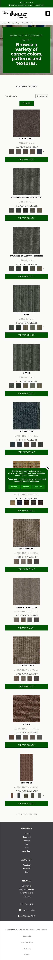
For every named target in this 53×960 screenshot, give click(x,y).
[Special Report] (23, 620)
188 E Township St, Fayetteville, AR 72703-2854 (27, 5)
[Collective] (26, 210)
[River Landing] (19, 737)
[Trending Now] (26, 591)
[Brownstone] (26, 444)
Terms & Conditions (26, 942)
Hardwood (27, 837)
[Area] (26, 123)
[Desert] (19, 151)
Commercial (26, 886)
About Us (26, 865)
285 (30, 814)
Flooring (11, 23)
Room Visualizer (26, 893)
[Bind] (26, 299)
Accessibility (26, 936)
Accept (14, 487)
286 (35, 814)
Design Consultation (26, 889)
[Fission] (30, 561)
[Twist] (39, 327)
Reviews (26, 868)
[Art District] (26, 737)
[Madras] (13, 503)
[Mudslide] (26, 503)
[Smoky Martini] (33, 503)
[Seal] (37, 561)
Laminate (26, 841)
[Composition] (32, 210)
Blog (26, 872)
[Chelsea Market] (26, 708)
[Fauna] (32, 151)
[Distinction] (39, 210)
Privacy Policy (26, 948)
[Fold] (26, 327)
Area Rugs (26, 851)
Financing (26, 896)
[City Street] (40, 444)
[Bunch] (19, 327)
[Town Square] (39, 737)
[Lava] (23, 561)
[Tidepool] (26, 416)
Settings (38, 487)
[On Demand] (37, 620)
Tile (26, 844)
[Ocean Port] (20, 444)
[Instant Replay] (30, 620)
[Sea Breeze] (20, 503)
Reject (26, 487)
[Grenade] (26, 533)
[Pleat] (32, 327)
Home (4, 23)
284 (25, 814)
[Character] (19, 210)
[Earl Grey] (33, 444)
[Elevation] (26, 151)
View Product (26, 159)
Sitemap (26, 954)
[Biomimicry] (26, 182)
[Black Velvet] (40, 503)
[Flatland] (39, 151)
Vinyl (26, 847)
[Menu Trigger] (47, 13)
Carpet (18, 23)
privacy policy (26, 479)
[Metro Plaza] (32, 737)
